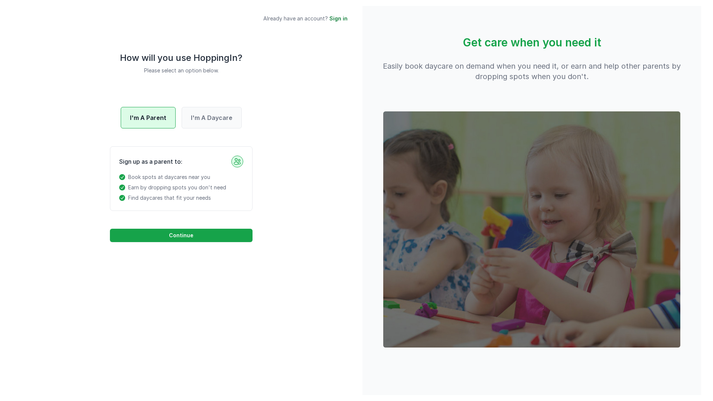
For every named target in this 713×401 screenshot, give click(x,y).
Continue (181, 235)
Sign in (338, 18)
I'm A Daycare (211, 117)
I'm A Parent (148, 117)
